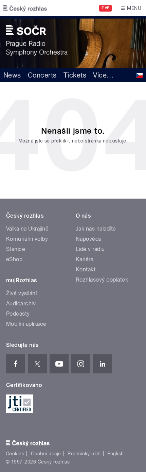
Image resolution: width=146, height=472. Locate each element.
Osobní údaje (46, 453)
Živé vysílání (21, 293)
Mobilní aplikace (26, 324)
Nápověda (89, 239)
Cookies (15, 453)
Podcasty (18, 313)
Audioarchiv (21, 303)
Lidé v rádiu (90, 249)
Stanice (15, 249)
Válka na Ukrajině (27, 228)
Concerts (42, 75)
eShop (14, 259)
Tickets (74, 75)
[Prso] (73, 42)
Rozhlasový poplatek (102, 279)
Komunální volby (27, 239)
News (12, 75)
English (115, 453)
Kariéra (84, 259)
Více (103, 75)
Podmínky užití (84, 453)
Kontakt (85, 269)
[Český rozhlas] (25, 8)
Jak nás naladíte (96, 228)
